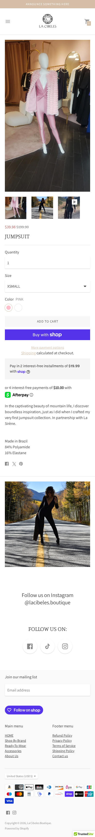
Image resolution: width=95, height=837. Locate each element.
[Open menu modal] (8, 21)
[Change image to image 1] (16, 208)
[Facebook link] (30, 646)
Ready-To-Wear (15, 745)
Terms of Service (64, 745)
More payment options (47, 347)
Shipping (28, 353)
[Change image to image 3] (69, 208)
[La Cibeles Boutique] (47, 21)
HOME (9, 735)
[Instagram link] (65, 646)
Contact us (60, 756)
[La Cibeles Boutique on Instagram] (14, 812)
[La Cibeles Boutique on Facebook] (8, 812)
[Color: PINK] (8, 307)
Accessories (13, 751)
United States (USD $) (20, 776)
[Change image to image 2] (42, 208)
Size (8, 275)
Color (9, 299)
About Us (11, 756)
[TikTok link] (47, 646)
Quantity (12, 252)
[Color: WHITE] (18, 307)
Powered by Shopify (17, 828)
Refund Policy (62, 735)
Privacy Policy (62, 740)
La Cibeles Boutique (39, 823)
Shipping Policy (63, 751)
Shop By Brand (15, 740)
